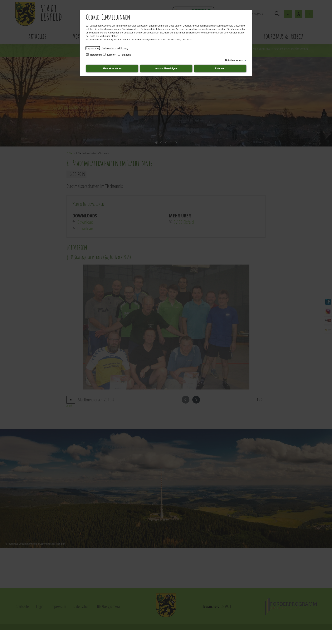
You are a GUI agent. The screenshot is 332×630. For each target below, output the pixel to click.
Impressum (93, 48)
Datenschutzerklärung (114, 48)
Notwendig (96, 54)
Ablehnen (220, 68)
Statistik (126, 54)
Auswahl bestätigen (166, 68)
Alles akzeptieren (111, 68)
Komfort (112, 54)
